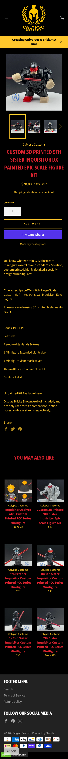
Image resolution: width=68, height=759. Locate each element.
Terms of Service (14, 695)
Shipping (19, 192)
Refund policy (13, 701)
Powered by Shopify (43, 733)
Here (38, 393)
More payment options (33, 244)
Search (8, 689)
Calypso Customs (22, 733)
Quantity (9, 202)
